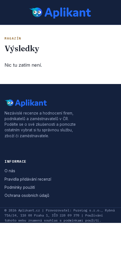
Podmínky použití (20, 187)
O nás (10, 171)
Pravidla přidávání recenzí (28, 179)
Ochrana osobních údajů (27, 195)
